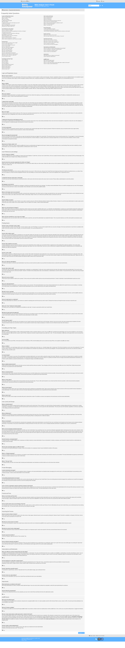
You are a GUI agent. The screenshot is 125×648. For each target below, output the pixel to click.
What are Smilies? (5, 62)
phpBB (40, 186)
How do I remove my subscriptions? (50, 51)
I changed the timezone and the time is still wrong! (10, 33)
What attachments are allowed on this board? (51, 55)
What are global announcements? (8, 64)
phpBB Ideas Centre (55, 608)
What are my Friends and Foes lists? (50, 34)
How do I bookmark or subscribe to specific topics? (53, 49)
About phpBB (4, 602)
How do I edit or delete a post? (7, 43)
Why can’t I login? (5, 21)
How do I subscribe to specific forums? (50, 50)
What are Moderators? (48, 18)
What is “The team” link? (48, 25)
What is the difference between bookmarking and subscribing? (54, 48)
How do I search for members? (49, 43)
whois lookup (4, 616)
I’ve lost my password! (6, 23)
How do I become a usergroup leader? (50, 21)
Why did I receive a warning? (7, 51)
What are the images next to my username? (9, 35)
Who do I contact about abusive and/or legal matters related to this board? (57, 62)
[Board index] (28, 5)
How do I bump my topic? (6, 56)
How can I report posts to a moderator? (9, 52)
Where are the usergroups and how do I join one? (52, 20)
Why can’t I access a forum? (7, 49)
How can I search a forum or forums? (50, 39)
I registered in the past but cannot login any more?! (11, 22)
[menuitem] (27, 1)
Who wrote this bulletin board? (49, 60)
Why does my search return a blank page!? (51, 42)
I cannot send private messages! (49, 28)
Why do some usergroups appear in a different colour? (53, 22)
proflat (24, 639)
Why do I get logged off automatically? (8, 25)
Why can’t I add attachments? (7, 50)
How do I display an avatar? (7, 36)
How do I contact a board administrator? (51, 63)
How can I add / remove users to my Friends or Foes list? (54, 36)
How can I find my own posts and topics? (51, 44)
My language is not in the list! (7, 34)
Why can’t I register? (5, 19)
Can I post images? (5, 63)
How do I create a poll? (6, 46)
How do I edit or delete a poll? (7, 48)
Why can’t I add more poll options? (8, 47)
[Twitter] (96, 639)
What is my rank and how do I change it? (9, 37)
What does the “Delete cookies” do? (8, 26)
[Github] (99, 639)
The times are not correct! (6, 32)
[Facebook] (102, 639)
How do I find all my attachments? (49, 56)
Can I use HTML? (5, 61)
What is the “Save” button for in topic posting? (10, 53)
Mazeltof (28, 639)
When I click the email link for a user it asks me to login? (11, 38)
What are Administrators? (48, 17)
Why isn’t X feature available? (49, 61)
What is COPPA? (5, 18)
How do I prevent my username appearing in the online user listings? (14, 31)
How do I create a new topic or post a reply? (9, 42)
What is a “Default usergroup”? (49, 23)
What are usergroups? (48, 19)
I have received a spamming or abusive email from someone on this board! (57, 31)
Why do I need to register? (6, 17)
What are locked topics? (6, 67)
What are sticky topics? (6, 66)
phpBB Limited (35, 600)
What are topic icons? (6, 68)
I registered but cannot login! (7, 20)
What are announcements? (6, 65)
